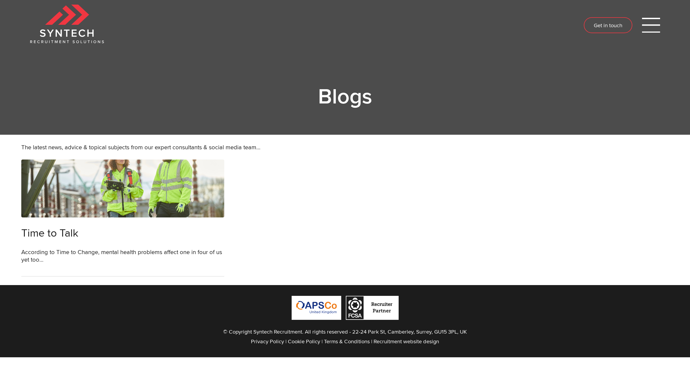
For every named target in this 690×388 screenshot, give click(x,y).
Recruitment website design (406, 341)
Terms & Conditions (347, 341)
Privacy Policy (267, 341)
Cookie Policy (304, 341)
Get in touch (608, 25)
